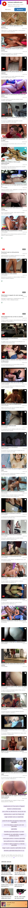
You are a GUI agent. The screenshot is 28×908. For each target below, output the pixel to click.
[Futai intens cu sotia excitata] (14, 266)
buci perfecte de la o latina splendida (14, 841)
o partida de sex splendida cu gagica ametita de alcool (14, 835)
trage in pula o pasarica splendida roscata (14, 848)
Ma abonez (20, 9)
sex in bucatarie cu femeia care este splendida (14, 825)
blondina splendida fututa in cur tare (14, 831)
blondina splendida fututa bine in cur (14, 850)
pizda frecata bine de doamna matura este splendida (14, 821)
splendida (14, 829)
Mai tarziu (8, 9)
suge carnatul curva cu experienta (14, 817)
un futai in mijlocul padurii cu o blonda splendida (14, 844)
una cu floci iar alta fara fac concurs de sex (14, 811)
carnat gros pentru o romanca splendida (14, 838)
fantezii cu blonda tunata (14, 809)
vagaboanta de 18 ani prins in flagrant (14, 806)
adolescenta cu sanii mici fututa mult (14, 814)
